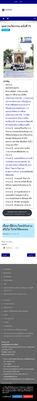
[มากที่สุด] (8, 234)
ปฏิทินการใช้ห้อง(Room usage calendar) (16, 311)
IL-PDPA (6, 322)
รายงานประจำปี (8, 318)
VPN (5, 284)
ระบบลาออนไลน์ (9, 304)
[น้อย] (5, 234)
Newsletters (6, 30)
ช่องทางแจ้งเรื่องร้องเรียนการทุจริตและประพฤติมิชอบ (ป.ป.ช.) (18, 289)
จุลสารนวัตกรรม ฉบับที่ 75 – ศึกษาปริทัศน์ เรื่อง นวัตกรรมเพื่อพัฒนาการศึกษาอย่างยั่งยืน (7, 255)
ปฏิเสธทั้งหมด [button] (28, 396)
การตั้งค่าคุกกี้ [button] (6, 396)
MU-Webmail (7, 276)
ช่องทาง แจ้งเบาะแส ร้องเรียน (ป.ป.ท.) (15, 294)
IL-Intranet (7, 300)
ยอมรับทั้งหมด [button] (17, 396)
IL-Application (8, 326)
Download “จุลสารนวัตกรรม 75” (17, 213)
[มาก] (6, 234)
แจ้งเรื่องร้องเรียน (6, 383)
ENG (16, 1)
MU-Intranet (7, 273)
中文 (21, 1)
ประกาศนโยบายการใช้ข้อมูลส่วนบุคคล (15, 329)
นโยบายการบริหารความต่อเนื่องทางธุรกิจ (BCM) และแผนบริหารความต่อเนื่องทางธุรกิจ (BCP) (18, 335)
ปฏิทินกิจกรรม (8, 307)
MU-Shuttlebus (8, 280)
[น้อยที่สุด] (3, 234)
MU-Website (7, 269)
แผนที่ (5, 315)
